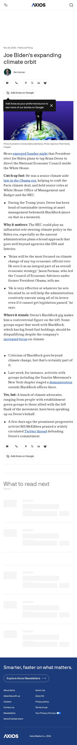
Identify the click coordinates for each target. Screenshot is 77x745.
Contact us (9, 707)
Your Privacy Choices (45, 713)
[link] (7, 83)
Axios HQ (39, 696)
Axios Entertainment (13, 719)
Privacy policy (42, 702)
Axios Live (40, 690)
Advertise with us (12, 696)
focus (23, 339)
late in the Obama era (20, 180)
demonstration (60, 382)
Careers (7, 702)
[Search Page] (71, 5)
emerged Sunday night (30, 153)
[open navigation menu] (6, 5)
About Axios (9, 690)
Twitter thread (35, 431)
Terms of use (41, 707)
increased (11, 339)
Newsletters (9, 713)
